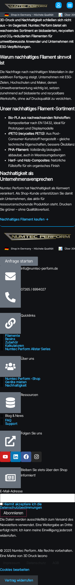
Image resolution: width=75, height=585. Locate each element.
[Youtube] (5, 457)
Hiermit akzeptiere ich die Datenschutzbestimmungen (21, 505)
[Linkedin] (15, 457)
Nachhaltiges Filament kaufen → (24, 219)
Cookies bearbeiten (15, 569)
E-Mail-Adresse (11, 491)
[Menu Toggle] (70, 5)
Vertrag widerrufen (19, 580)
